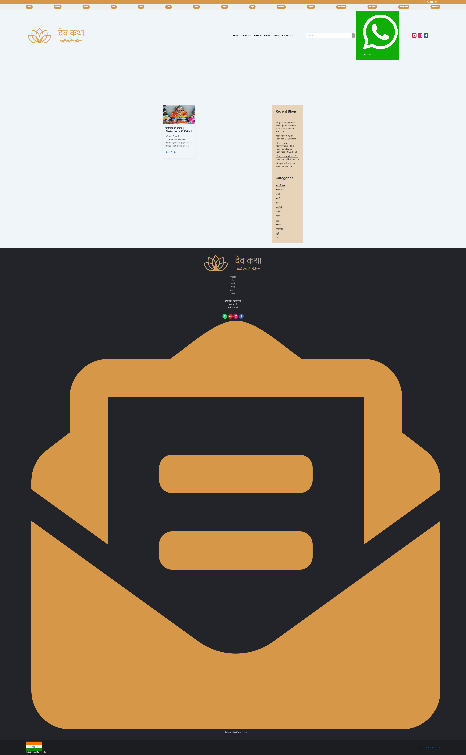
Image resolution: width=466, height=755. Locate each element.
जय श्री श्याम (280, 185)
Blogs (267, 36)
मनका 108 (280, 189)
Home (235, 36)
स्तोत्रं (278, 237)
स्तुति (277, 233)
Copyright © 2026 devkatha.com (427, 747)
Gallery (257, 36)
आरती (278, 194)
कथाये (278, 198)
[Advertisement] (233, 79)
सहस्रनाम (279, 229)
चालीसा (278, 211)
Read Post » (171, 151)
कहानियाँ (279, 207)
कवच (277, 203)
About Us (246, 36)
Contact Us (287, 36)
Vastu (276, 36)
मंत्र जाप (279, 224)
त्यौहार (278, 216)
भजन (277, 220)
